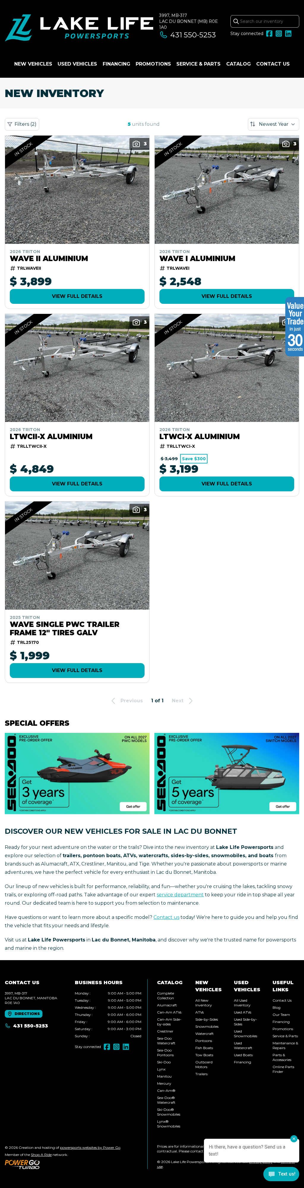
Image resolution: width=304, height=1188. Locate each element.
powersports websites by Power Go (90, 1147)
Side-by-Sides (206, 1019)
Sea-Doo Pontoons (165, 1052)
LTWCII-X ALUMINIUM (51, 437)
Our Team (281, 1014)
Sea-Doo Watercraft (166, 1040)
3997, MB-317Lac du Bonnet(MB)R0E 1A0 (188, 21)
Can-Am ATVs (169, 1012)
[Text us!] (281, 1174)
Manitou (164, 1076)
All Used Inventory (242, 1002)
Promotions (153, 64)
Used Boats (243, 1055)
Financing (116, 64)
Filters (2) (26, 124)
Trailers (201, 1074)
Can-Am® (166, 1090)
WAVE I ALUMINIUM (197, 259)
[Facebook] (269, 33)
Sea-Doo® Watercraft (166, 1100)
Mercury (164, 1083)
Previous (132, 700)
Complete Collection (165, 995)
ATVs (199, 1012)
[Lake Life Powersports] (79, 29)
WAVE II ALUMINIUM (49, 259)
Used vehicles (77, 64)
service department (180, 895)
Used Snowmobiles (245, 1033)
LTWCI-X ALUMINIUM (199, 437)
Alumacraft (167, 1005)
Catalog (238, 64)
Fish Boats (204, 1048)
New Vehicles (33, 64)
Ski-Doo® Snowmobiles (168, 1111)
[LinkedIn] (288, 33)
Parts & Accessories (282, 1057)
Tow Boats (204, 1055)
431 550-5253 (193, 35)
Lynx (161, 1069)
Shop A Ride (41, 1154)
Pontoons (203, 1040)
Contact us (166, 917)
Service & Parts (198, 64)
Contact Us (273, 64)
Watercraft (204, 1033)
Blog (277, 1007)
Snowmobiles (206, 1026)
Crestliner (165, 1031)
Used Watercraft (243, 1045)
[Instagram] (278, 33)
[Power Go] (63, 1164)
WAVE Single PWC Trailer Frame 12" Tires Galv (64, 628)
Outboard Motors (204, 1064)
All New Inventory (203, 1002)
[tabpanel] (108, 1014)
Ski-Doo (164, 1062)
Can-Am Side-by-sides (169, 1021)
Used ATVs (242, 1012)
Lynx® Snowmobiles (168, 1123)
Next (177, 700)
